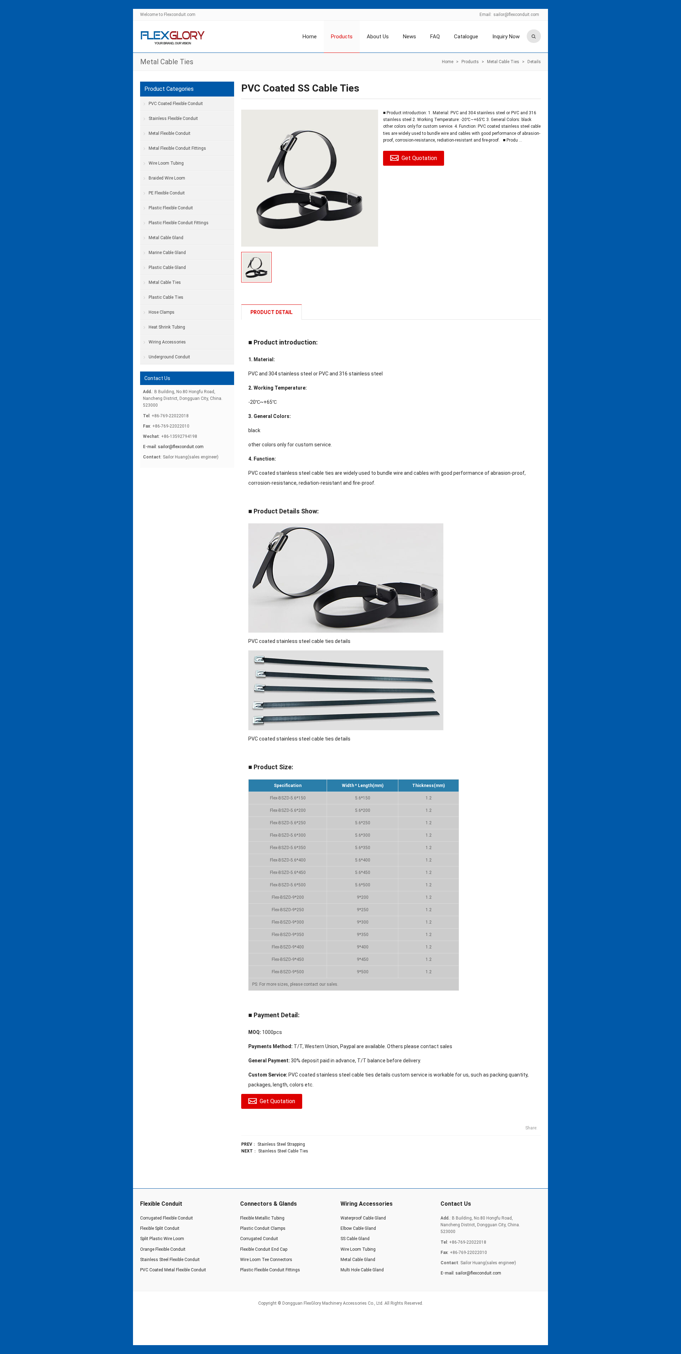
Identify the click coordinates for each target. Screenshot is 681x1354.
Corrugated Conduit (259, 1238)
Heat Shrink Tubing (167, 327)
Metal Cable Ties (166, 61)
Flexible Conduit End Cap (263, 1249)
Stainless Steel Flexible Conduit (170, 1259)
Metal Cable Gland (166, 237)
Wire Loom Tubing (166, 163)
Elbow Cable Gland (358, 1228)
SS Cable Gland (355, 1238)
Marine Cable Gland (167, 252)
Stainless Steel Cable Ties (283, 1151)
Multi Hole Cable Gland (362, 1269)
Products (342, 36)
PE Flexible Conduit (167, 193)
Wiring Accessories (167, 342)
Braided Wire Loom (167, 178)
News (409, 36)
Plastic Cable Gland (167, 267)
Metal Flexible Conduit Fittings (177, 148)
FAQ (435, 36)
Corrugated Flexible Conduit (166, 1218)
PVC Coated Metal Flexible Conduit (173, 1269)
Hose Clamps (162, 312)
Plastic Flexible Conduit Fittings (179, 222)
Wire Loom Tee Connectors (266, 1259)
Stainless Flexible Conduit (173, 118)
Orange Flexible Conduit (163, 1249)
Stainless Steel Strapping (281, 1144)
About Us (378, 36)
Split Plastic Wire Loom (162, 1238)
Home (310, 36)
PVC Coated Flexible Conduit (176, 103)
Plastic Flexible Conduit (171, 207)
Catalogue (466, 36)
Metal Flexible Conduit (169, 133)
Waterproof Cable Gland (363, 1218)
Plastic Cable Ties (166, 297)
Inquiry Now (506, 36)
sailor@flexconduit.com (516, 14)
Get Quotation (419, 158)
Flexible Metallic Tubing (262, 1218)
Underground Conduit (169, 356)
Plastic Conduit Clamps (263, 1228)
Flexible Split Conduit (159, 1228)
